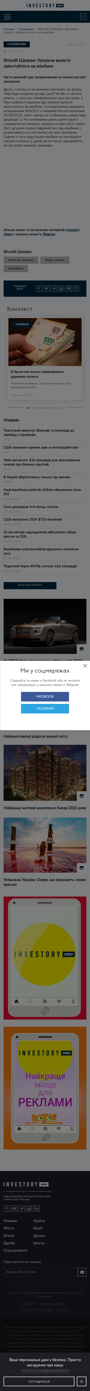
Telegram (45, 708)
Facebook (45, 696)
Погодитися (39, 1381)
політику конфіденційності (45, 1370)
